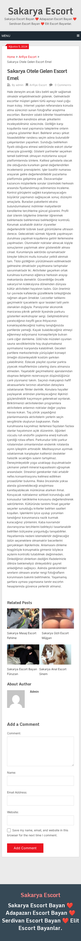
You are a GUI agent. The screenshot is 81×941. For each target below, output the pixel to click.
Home (11, 56)
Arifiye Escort (28, 56)
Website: (13, 812)
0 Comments (63, 85)
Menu (6, 35)
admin (19, 85)
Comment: (14, 733)
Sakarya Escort (40, 10)
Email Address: (17, 792)
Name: (11, 772)
